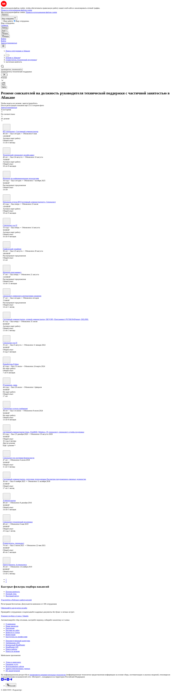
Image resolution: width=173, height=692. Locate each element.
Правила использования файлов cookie (41, 12)
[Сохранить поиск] (3, 84)
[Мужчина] (6, 127)
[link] (5, 33)
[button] (3, 39)
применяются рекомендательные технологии (48, 675)
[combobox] (12, 69)
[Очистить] (4, 75)
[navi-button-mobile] (3, 46)
